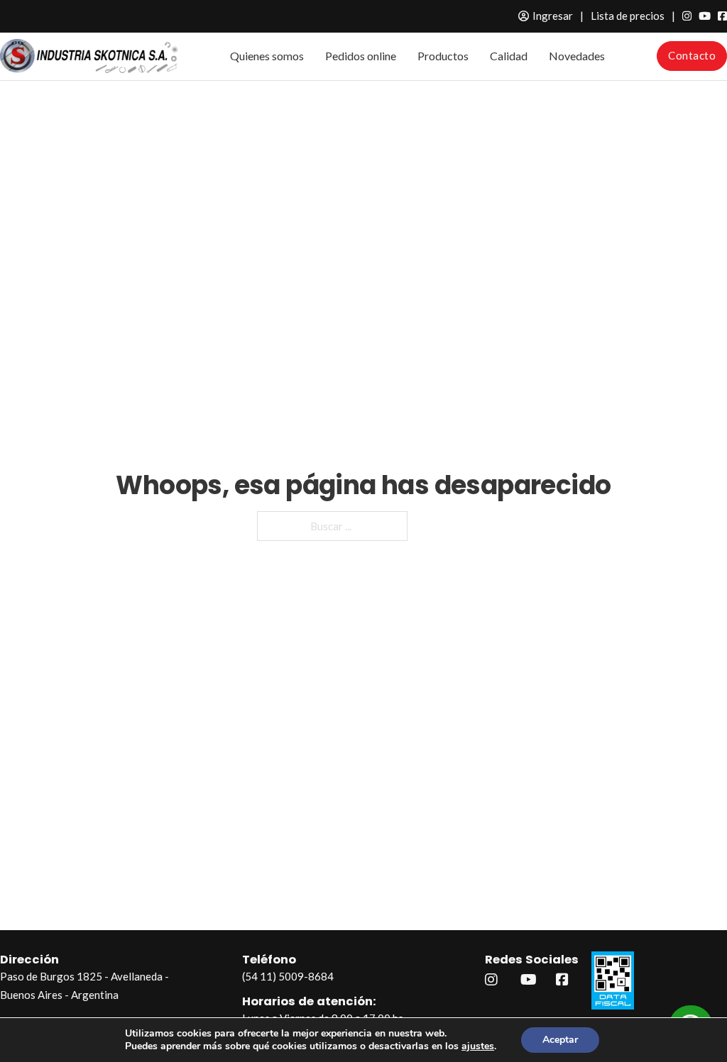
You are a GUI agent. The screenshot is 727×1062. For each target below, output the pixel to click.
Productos (443, 55)
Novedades (577, 55)
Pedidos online (360, 55)
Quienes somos (267, 55)
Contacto (692, 55)
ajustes (477, 1046)
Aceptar (560, 1039)
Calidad (509, 55)
